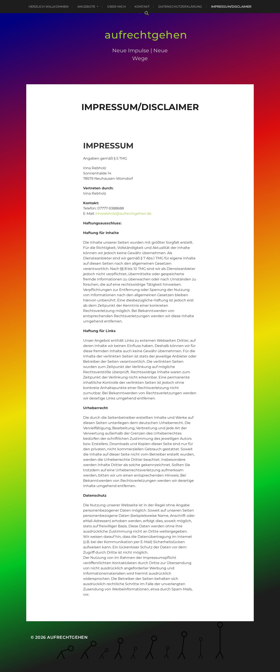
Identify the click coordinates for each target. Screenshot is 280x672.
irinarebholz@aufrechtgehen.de (123, 213)
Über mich (116, 7)
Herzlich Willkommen (49, 7)
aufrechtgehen (146, 34)
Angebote (86, 7)
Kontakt (142, 7)
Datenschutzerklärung (180, 7)
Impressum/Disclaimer (231, 7)
